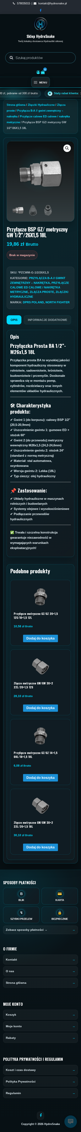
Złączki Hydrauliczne (41, 104)
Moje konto (14, 1026)
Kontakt (11, 959)
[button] (67, 148)
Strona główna (16, 104)
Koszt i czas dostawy (21, 1070)
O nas (10, 971)
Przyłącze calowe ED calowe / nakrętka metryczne (39, 287)
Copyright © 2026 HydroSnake (40, 1124)
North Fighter (57, 302)
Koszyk (11, 1014)
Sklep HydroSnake (41, 36)
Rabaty (11, 1037)
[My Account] (38, 72)
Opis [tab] (14, 320)
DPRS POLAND (33, 302)
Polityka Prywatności (21, 1081)
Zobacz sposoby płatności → (26, 929)
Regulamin (13, 1093)
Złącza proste (42, 292)
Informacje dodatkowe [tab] (47, 320)
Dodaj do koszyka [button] (40, 638)
